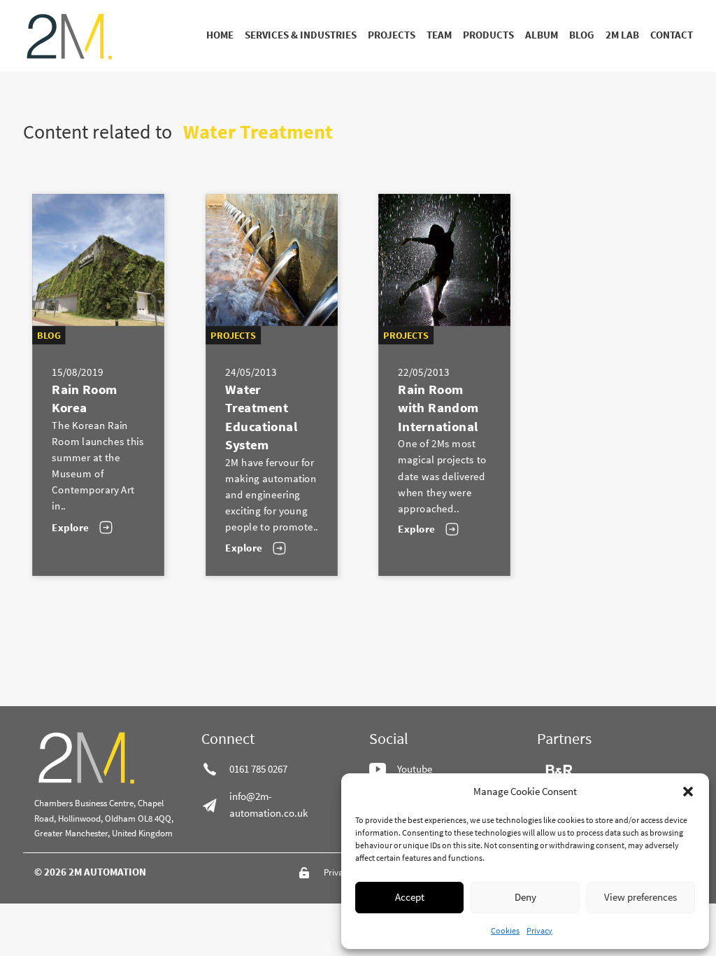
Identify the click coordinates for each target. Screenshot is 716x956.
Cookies (505, 930)
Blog (581, 35)
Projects (391, 35)
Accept (409, 897)
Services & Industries (301, 35)
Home (220, 35)
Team (439, 35)
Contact (671, 35)
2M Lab (622, 35)
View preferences (640, 897)
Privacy (539, 930)
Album (541, 35)
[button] (688, 792)
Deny (525, 897)
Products (488, 35)
